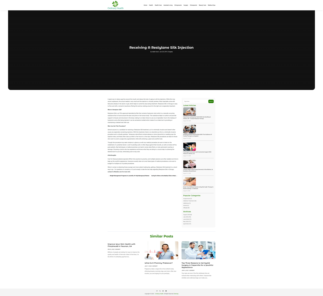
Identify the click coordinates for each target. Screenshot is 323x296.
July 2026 (185, 217)
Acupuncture (186, 198)
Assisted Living (168, 5)
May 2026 (186, 221)
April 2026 (186, 223)
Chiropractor (178, 5)
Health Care (158, 5)
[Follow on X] (160, 291)
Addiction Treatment (188, 201)
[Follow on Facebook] (157, 291)
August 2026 (186, 214)
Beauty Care (202, 5)
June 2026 (186, 219)
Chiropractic (193, 5)
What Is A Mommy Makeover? (159, 263)
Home (145, 5)
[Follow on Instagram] (163, 291)
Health (151, 5)
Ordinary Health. (159, 293)
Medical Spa (211, 5)
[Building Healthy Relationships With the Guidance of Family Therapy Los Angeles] (189, 129)
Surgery (186, 5)
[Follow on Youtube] (166, 291)
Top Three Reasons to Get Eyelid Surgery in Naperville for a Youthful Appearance (197, 265)
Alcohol (185, 205)
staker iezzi (155, 52)
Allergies (185, 207)
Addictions (186, 203)
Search (211, 101)
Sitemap (176, 293)
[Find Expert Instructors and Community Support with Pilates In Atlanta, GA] (189, 146)
